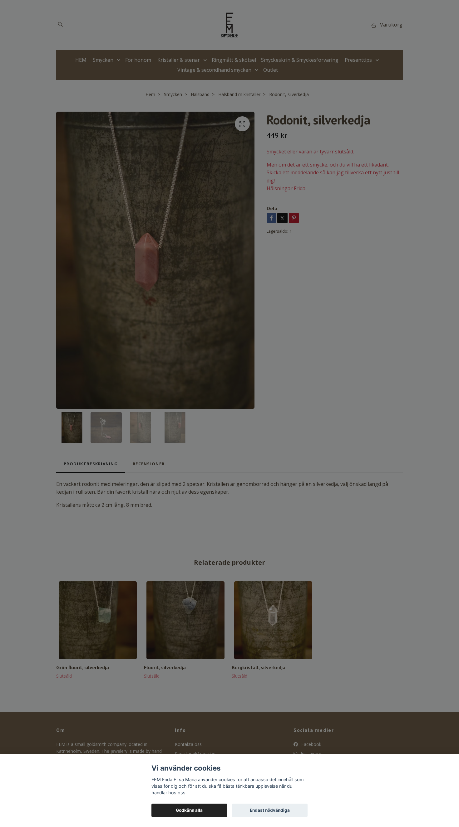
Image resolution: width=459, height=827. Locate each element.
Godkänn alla (189, 810)
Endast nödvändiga (270, 810)
